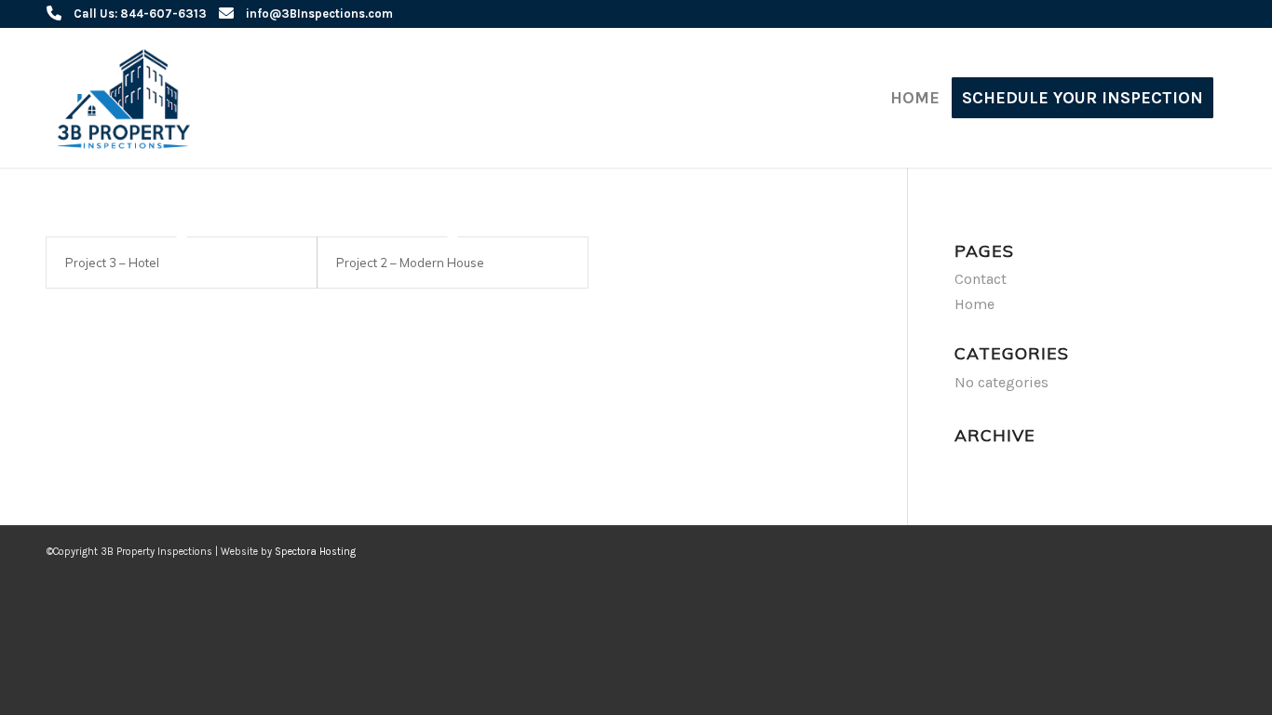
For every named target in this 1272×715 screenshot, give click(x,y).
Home (974, 304)
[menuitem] (915, 98)
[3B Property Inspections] (128, 98)
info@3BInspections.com (319, 13)
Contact (980, 279)
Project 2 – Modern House (410, 262)
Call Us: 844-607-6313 (140, 13)
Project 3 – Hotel (112, 262)
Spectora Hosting (315, 552)
